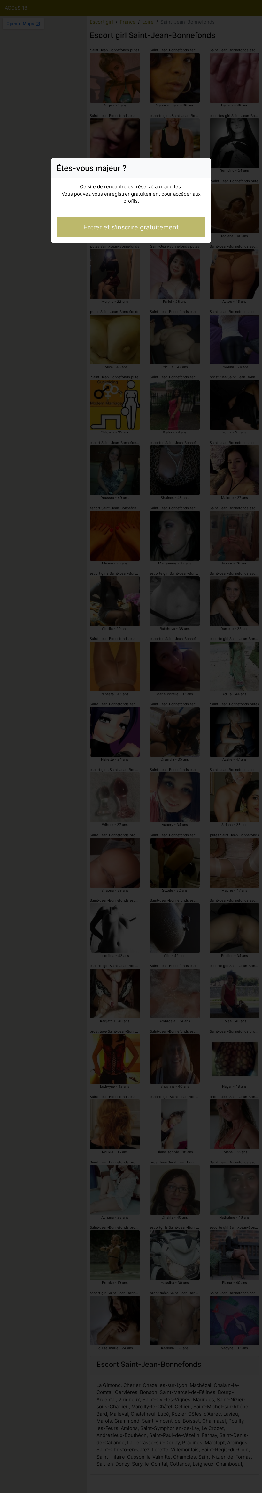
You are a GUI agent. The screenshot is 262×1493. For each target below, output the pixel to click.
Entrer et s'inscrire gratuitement (131, 227)
